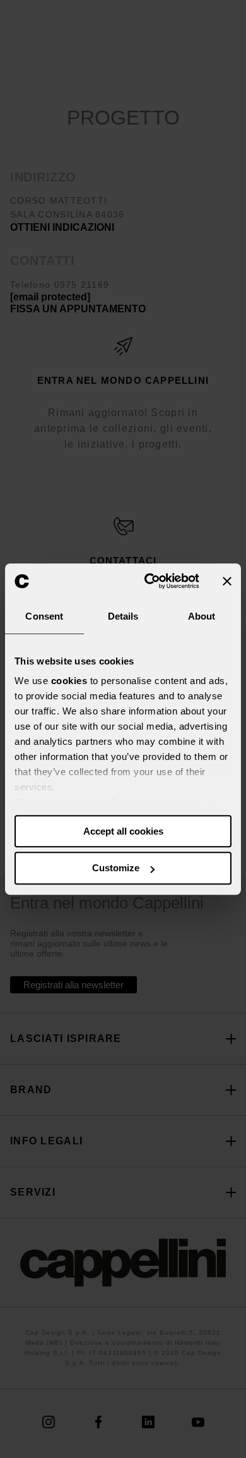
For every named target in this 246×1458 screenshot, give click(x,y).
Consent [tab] (44, 616)
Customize (115, 868)
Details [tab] (123, 616)
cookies (69, 680)
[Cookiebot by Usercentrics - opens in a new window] (149, 581)
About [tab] (202, 616)
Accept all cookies (123, 831)
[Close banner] (227, 581)
